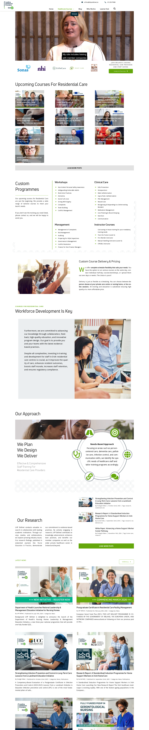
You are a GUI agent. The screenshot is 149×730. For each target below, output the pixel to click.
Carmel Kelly (101, 543)
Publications (64, 702)
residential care (100, 530)
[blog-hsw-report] (105, 655)
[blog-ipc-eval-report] (43, 655)
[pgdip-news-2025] (105, 721)
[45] (105, 589)
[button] (115, 8)
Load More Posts (74, 190)
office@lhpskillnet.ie (91, 2)
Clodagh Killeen (102, 528)
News (53, 636)
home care (130, 556)
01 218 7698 (111, 2)
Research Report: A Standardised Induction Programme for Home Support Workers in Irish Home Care (113, 538)
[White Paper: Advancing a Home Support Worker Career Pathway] (86, 555)
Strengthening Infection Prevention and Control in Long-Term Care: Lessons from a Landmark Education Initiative (114, 523)
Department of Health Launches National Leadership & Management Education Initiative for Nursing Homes (38, 631)
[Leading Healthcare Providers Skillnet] (8, 1)
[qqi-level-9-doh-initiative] (43, 589)
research (128, 528)
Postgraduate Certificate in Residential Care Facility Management (104, 630)
